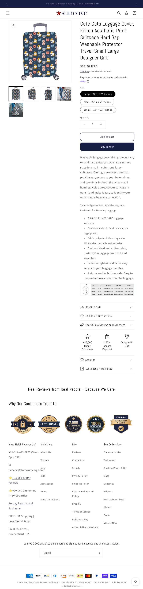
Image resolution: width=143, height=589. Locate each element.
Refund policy (68, 582)
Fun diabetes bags (114, 499)
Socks (107, 515)
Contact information (73, 586)
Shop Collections (50, 499)
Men (42, 468)
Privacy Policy (79, 475)
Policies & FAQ (80, 519)
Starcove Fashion (32, 582)
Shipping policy (119, 582)
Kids (42, 475)
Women (44, 460)
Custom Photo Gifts (115, 468)
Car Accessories (112, 452)
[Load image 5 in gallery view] (16, 110)
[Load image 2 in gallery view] (32, 94)
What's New (110, 523)
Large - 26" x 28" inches (98, 94)
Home (43, 491)
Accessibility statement (85, 527)
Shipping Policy (80, 483)
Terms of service (101, 582)
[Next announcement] (136, 4)
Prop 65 (76, 503)
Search (76, 468)
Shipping (84, 71)
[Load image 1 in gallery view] (16, 94)
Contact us (78, 460)
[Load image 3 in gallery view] (48, 94)
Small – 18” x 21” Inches (98, 109)
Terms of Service (81, 511)
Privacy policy (83, 582)
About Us (45, 452)
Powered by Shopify (49, 582)
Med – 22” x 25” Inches (97, 101)
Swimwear (109, 460)
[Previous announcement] (7, 4)
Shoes (107, 507)
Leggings (109, 483)
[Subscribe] (99, 553)
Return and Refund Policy (83, 493)
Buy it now (107, 146)
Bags (106, 475)
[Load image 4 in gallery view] (64, 94)
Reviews (76, 452)
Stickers (108, 491)
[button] (7, 13)
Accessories (47, 483)
